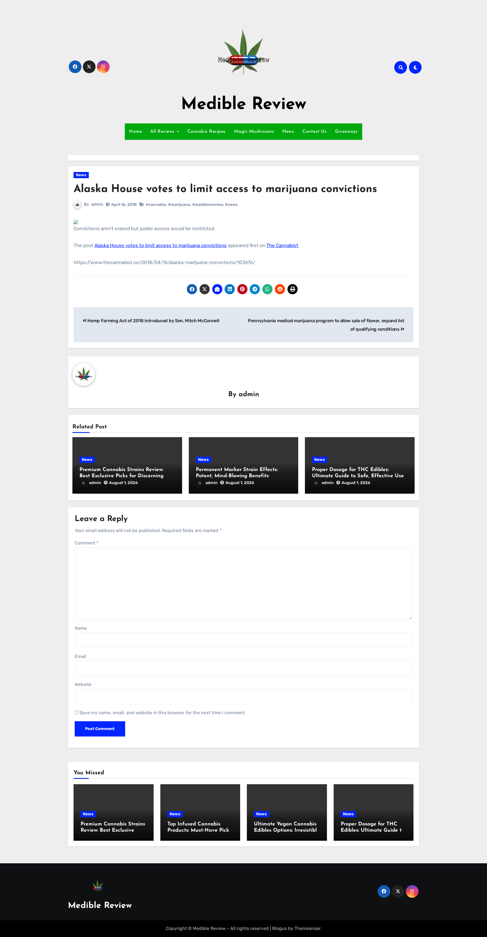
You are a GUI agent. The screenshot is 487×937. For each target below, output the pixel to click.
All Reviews (163, 131)
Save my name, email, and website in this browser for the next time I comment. (162, 712)
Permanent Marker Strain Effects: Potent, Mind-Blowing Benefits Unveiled (237, 476)
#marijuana (179, 204)
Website (83, 684)
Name (81, 628)
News (288, 131)
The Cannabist (282, 245)
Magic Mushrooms (254, 131)
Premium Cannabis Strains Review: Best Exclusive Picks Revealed (113, 830)
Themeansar (307, 928)
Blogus (279, 928)
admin (97, 204)
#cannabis (156, 204)
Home (135, 131)
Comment (86, 543)
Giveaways (346, 131)
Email (80, 656)
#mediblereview (207, 204)
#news (231, 204)
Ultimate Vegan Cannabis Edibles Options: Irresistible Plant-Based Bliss (287, 830)
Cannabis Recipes (206, 131)
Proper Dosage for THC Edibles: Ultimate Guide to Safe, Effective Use (372, 830)
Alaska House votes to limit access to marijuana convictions (160, 245)
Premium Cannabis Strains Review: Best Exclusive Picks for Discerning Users (121, 476)
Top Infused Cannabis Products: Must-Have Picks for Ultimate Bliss (199, 830)
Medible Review (243, 104)
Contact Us (314, 131)
